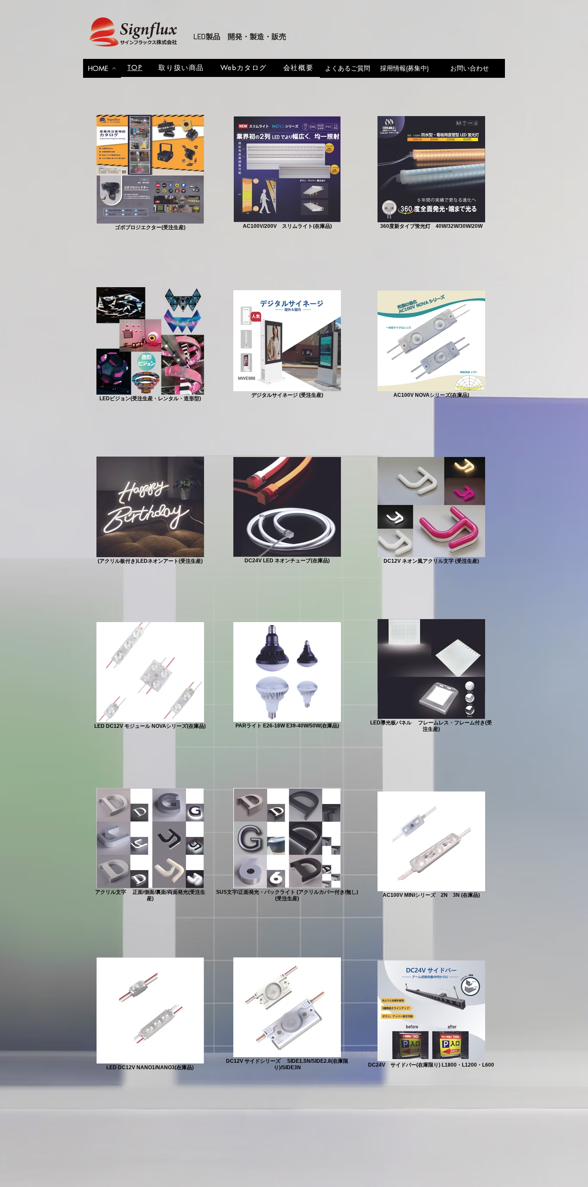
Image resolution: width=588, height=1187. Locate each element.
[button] (181, 68)
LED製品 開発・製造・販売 (239, 37)
